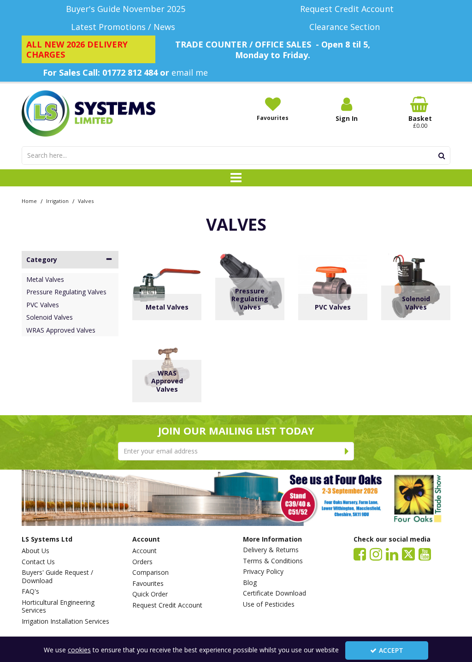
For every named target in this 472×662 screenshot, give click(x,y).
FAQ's (30, 591)
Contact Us (38, 562)
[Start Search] (441, 155)
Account (144, 551)
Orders (142, 562)
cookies (79, 649)
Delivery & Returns (271, 550)
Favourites (148, 583)
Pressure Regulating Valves (66, 292)
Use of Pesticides (269, 604)
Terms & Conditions (273, 561)
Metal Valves (45, 279)
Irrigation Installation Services (65, 621)
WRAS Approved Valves (60, 330)
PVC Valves (42, 305)
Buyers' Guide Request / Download (57, 576)
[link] (360, 553)
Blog (250, 583)
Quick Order (150, 594)
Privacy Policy (263, 571)
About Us (35, 551)
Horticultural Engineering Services (58, 606)
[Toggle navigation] (236, 178)
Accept (391, 650)
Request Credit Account (167, 605)
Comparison (150, 572)
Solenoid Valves (49, 317)
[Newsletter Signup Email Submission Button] (347, 451)
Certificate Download (274, 593)
